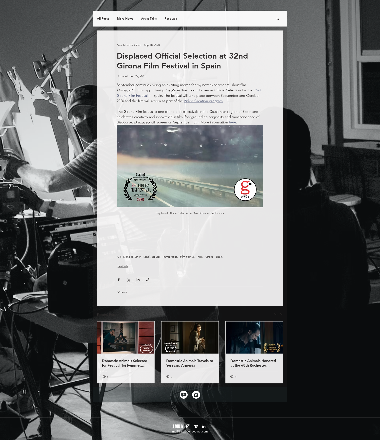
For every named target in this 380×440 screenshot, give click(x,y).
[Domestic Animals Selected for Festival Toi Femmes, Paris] (125, 337)
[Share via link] (148, 280)
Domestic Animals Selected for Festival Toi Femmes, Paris (124, 363)
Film (200, 256)
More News (125, 18)
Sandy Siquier (151, 256)
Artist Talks (149, 18)
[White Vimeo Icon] (196, 426)
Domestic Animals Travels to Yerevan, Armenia (189, 363)
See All (278, 314)
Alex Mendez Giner (129, 256)
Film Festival (187, 256)
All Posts (103, 18)
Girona (209, 256)
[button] (278, 18)
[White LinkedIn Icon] (203, 426)
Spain (219, 256)
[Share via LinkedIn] (138, 280)
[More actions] (260, 45)
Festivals (171, 18)
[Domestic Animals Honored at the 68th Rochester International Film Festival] (254, 337)
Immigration (170, 256)
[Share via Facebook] (119, 280)
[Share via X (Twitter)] (128, 280)
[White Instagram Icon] (188, 426)
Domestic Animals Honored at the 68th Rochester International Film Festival (253, 363)
